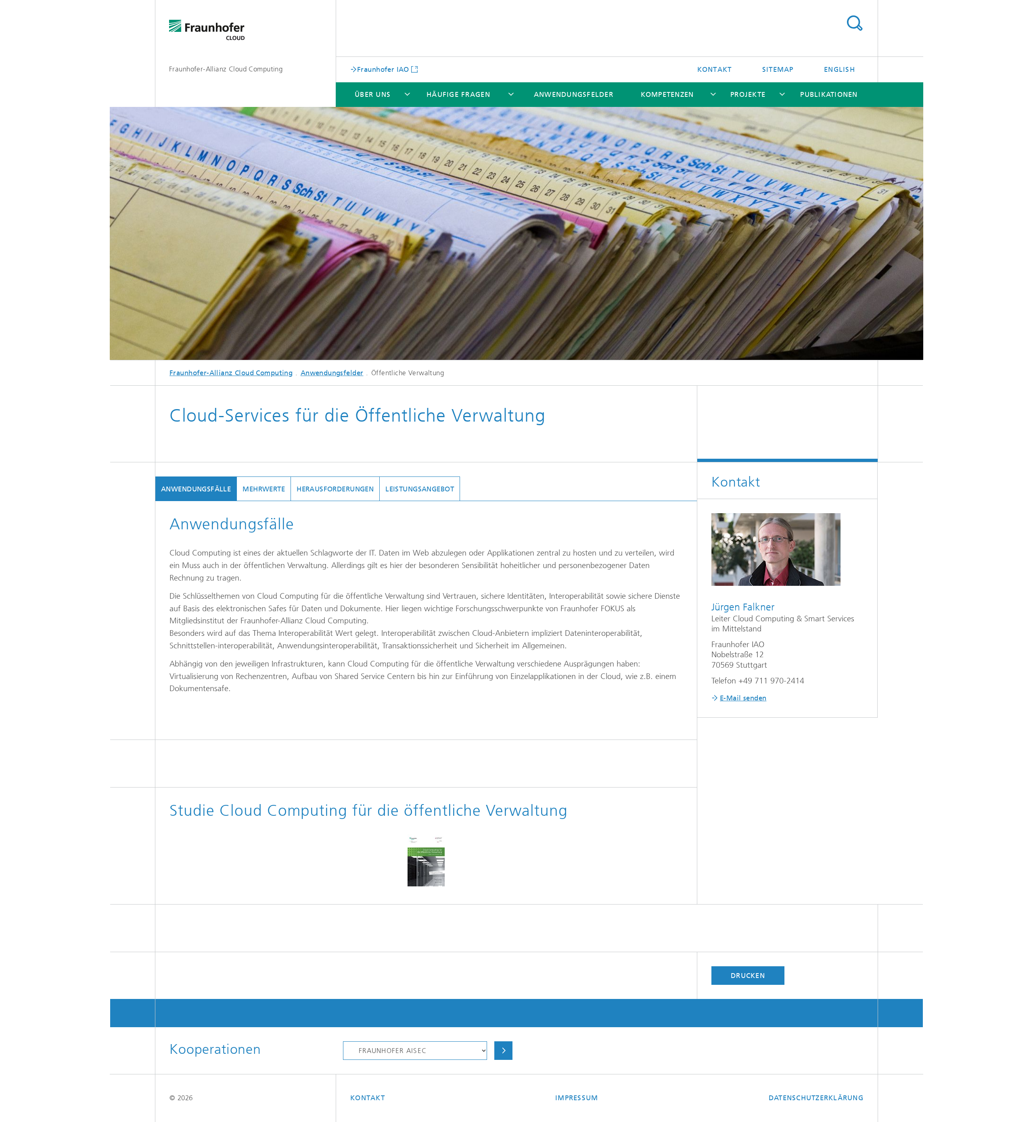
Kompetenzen (667, 94)
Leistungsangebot (419, 489)
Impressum (576, 1098)
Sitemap (778, 69)
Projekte (747, 94)
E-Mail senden (743, 698)
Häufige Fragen (458, 94)
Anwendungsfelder (573, 94)
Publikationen (828, 94)
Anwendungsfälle (196, 489)
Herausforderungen (335, 489)
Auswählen (503, 1050)
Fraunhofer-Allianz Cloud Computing (225, 69)
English (839, 69)
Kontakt (714, 69)
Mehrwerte (264, 489)
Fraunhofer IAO (383, 69)
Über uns (373, 94)
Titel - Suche (854, 23)
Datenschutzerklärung (816, 1098)
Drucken (748, 976)
